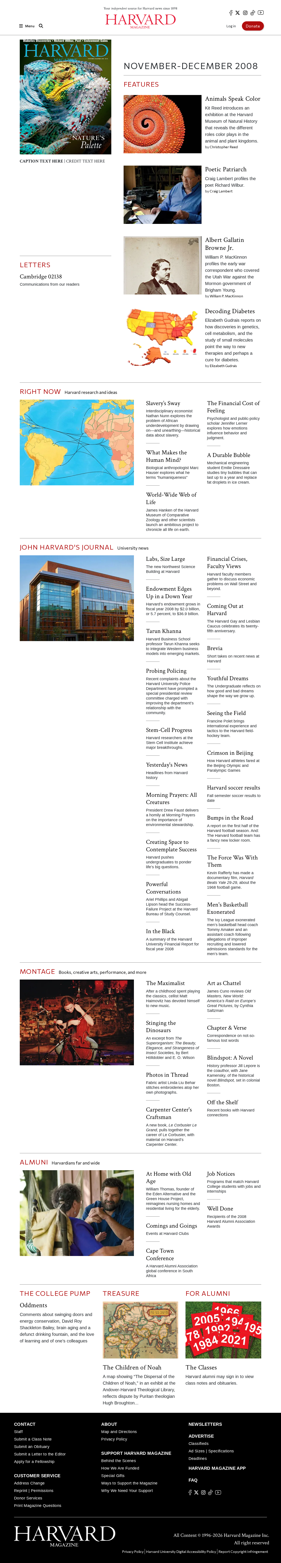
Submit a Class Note (33, 1439)
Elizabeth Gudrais (223, 366)
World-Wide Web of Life (171, 498)
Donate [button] (253, 26)
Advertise (201, 1436)
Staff (18, 1432)
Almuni (34, 1162)
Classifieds (199, 1443)
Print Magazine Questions (37, 1505)
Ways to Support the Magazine (129, 1483)
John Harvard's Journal (67, 547)
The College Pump (55, 1293)
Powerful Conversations (163, 888)
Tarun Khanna (163, 631)
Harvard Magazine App (217, 1468)
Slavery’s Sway (163, 403)
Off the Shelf (222, 1102)
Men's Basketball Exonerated (227, 908)
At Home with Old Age (168, 1177)
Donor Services (28, 1498)
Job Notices (221, 1174)
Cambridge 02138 (41, 276)
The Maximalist (165, 983)
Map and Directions (119, 1432)
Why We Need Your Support (127, 1490)
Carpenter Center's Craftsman (169, 1113)
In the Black (160, 931)
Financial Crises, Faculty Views (227, 562)
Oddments (33, 1305)
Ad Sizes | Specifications (211, 1451)
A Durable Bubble (228, 455)
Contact (25, 1424)
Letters (35, 264)
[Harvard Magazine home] (140, 21)
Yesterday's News (166, 765)
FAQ (193, 1480)
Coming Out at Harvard (225, 610)
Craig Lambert (221, 191)
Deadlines (198, 1458)
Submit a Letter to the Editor (40, 1454)
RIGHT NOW (40, 391)
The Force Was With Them (232, 861)
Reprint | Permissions (33, 1490)
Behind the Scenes (118, 1461)
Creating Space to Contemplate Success (171, 846)
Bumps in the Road (230, 818)
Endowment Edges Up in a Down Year (169, 592)
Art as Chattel (224, 983)
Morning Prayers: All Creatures (171, 798)
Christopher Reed (224, 147)
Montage (38, 971)
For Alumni (208, 1293)
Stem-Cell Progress (169, 730)
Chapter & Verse (227, 1028)
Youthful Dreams (227, 678)
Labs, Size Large (165, 559)
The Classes (201, 1367)
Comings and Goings (171, 1226)
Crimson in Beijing (230, 753)
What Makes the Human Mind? (166, 456)
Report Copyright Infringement (243, 1551)
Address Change (29, 1483)
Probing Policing (166, 671)
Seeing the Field (226, 713)
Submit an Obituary (31, 1446)
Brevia (215, 648)
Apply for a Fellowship (34, 1461)
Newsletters (205, 1424)
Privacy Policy (114, 1439)
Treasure (121, 1293)
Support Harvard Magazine (136, 1453)
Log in (231, 26)
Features (141, 84)
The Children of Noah (132, 1367)
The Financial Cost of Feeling (233, 407)
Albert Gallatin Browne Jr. (224, 244)
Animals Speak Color (233, 99)
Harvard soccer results (233, 788)
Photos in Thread (167, 1075)
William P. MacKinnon (226, 296)
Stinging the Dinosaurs (161, 1027)
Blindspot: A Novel (230, 1058)
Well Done (220, 1209)
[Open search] (41, 26)
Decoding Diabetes (230, 311)
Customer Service (37, 1475)
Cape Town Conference (160, 1254)
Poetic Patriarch (226, 169)
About (109, 1424)
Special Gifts (112, 1475)
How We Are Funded (120, 1468)
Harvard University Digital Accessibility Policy (181, 1551)
